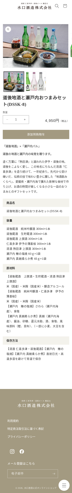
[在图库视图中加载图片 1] (14, 82)
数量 (5, 112)
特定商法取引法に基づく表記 (25, 428)
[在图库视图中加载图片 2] (36, 82)
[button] (64, 485)
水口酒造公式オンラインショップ (40, 488)
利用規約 (13, 420)
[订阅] (54, 473)
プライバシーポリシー (21, 436)
